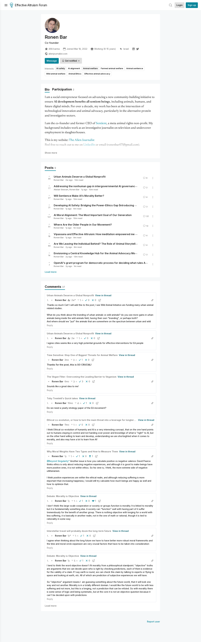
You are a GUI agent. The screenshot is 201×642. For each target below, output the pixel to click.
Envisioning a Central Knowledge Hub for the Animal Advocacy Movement (99, 253)
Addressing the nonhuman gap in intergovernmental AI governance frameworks (103, 186)
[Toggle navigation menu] (6, 5)
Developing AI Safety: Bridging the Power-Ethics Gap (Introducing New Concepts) (104, 205)
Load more (51, 272)
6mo (67, 381)
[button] (48, 300)
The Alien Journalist (81, 140)
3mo (67, 359)
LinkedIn (89, 144)
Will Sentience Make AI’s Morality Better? (79, 195)
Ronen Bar (59, 180)
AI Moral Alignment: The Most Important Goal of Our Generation (93, 214)
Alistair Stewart (61, 189)
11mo (67, 424)
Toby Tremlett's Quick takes (62, 398)
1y (66, 456)
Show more (51, 152)
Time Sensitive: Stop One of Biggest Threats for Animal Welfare (82, 355)
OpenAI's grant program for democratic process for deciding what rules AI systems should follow (114, 262)
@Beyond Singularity (57, 461)
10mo (70, 403)
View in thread (103, 295)
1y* (69, 535)
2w (73, 338)
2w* (73, 300)
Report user (153, 621)
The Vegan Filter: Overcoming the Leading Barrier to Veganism (81, 376)
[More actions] (152, 178)
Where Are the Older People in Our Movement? (83, 224)
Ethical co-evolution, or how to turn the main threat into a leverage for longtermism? (94, 420)
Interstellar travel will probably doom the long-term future (79, 531)
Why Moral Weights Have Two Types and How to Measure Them (82, 451)
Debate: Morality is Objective (63, 496)
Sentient (101, 123)
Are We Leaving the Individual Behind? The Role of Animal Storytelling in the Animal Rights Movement (116, 243)
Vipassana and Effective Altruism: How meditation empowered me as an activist (102, 234)
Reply (50, 325)
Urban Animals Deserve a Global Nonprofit (80, 176)
